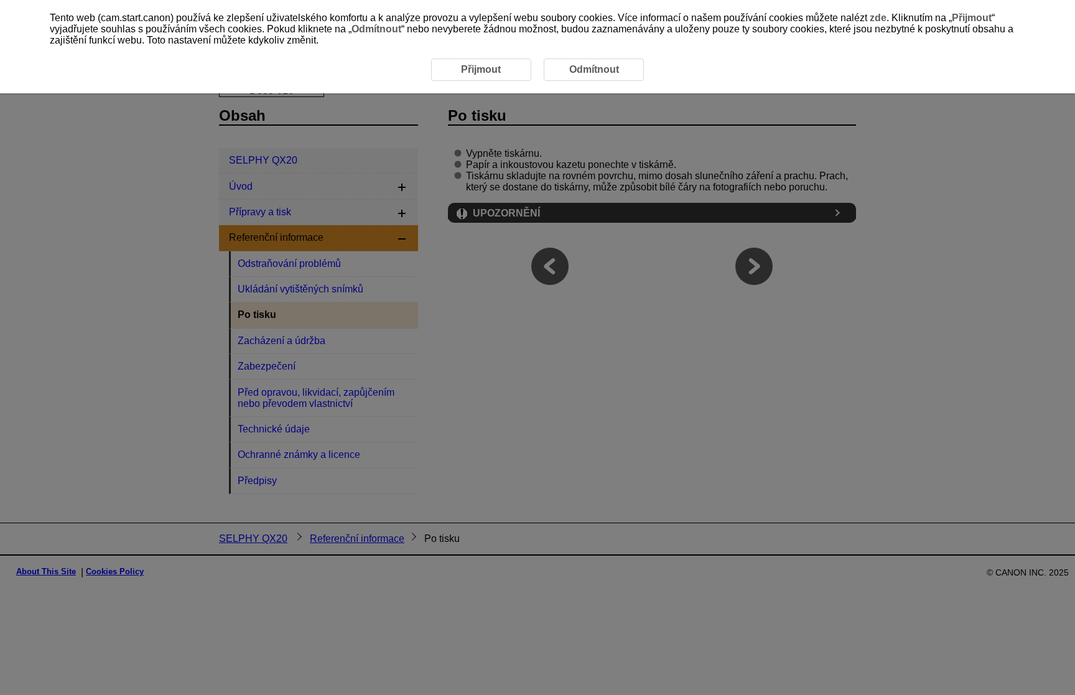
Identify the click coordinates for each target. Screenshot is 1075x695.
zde (878, 17)
